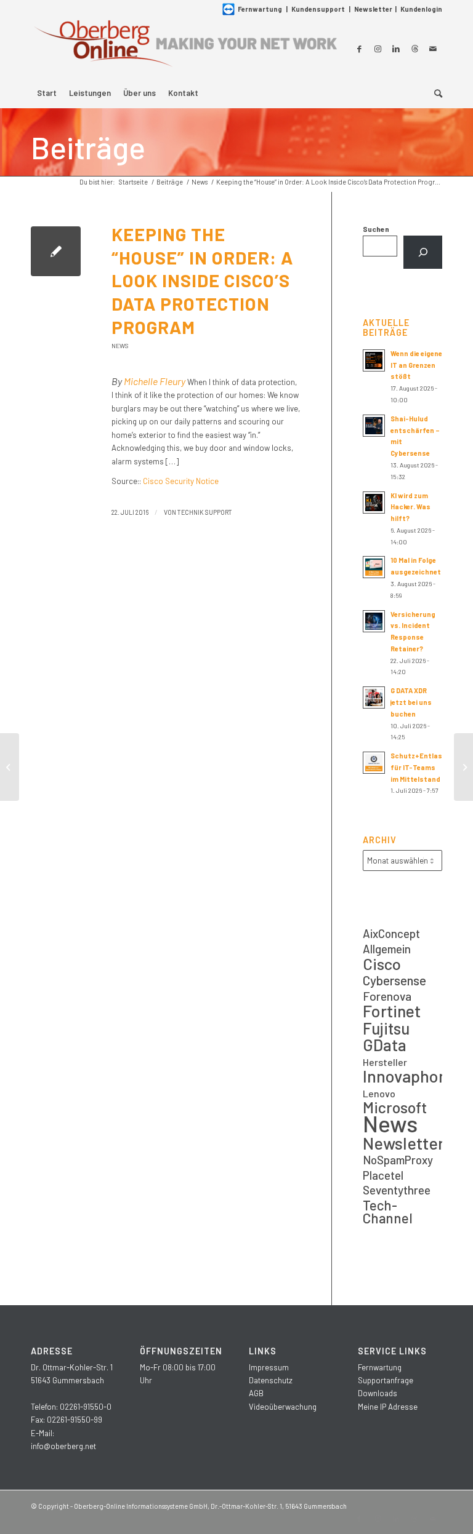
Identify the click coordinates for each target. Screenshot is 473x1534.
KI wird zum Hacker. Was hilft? (410, 507)
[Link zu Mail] (433, 48)
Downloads (377, 1393)
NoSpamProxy (398, 1159)
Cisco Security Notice (181, 481)
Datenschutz (271, 1380)
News (120, 345)
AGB (256, 1393)
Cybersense (394, 980)
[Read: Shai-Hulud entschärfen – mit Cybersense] (374, 426)
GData (384, 1044)
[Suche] (435, 92)
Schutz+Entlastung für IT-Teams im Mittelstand (424, 767)
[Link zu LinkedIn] (396, 48)
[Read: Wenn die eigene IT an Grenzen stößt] (374, 360)
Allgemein (387, 948)
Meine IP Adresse (388, 1407)
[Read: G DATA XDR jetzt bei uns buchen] (374, 697)
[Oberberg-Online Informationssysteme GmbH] (185, 48)
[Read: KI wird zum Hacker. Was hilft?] (374, 502)
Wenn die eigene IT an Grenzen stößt (416, 365)
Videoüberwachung (283, 1407)
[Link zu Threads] (414, 48)
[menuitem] (47, 92)
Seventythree (397, 1189)
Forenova (387, 996)
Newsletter (373, 9)
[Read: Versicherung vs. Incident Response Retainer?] (374, 621)
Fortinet (392, 1010)
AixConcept (391, 933)
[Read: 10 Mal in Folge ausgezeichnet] (374, 567)
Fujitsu (386, 1028)
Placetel (383, 1175)
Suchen (376, 229)
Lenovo (379, 1093)
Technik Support (204, 512)
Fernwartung (260, 9)
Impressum (269, 1367)
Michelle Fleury (154, 381)
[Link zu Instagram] (377, 48)
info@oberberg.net (63, 1446)
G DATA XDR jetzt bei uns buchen (411, 702)
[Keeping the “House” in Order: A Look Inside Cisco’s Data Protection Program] (56, 251)
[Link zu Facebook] (359, 48)
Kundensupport (318, 9)
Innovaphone (402, 1076)
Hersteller (385, 1062)
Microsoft (395, 1107)
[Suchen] (422, 252)
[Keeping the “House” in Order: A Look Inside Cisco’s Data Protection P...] (9, 767)
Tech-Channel (388, 1212)
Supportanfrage (385, 1380)
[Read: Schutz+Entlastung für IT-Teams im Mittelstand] (374, 763)
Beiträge (88, 147)
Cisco (382, 963)
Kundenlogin (421, 9)
